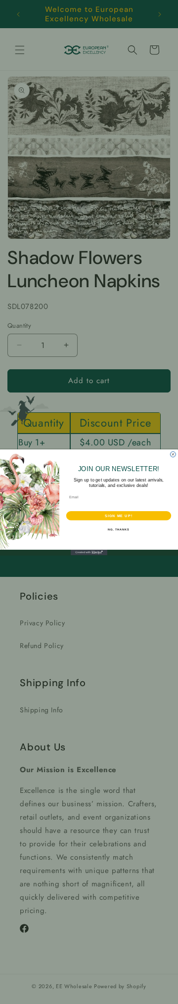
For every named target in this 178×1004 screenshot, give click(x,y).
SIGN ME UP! (119, 516)
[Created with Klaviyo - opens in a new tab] (89, 552)
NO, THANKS (119, 528)
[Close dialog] (173, 454)
